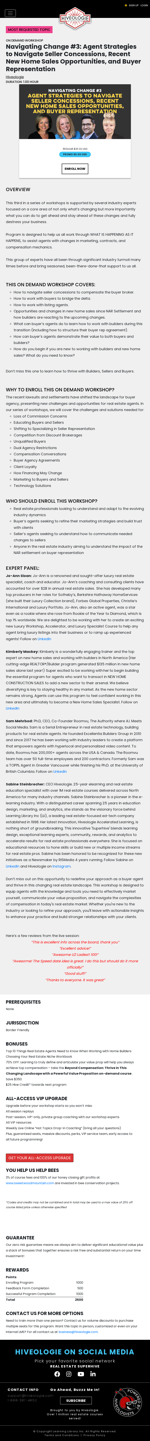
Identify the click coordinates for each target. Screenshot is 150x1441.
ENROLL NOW (75, 169)
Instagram (62, 866)
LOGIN (144, 5)
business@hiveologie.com (78, 1332)
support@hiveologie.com (31, 1395)
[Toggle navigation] (10, 13)
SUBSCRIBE (76, 1400)
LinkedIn (44, 638)
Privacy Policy (94, 1435)
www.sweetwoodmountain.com (30, 1183)
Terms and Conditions (62, 1435)
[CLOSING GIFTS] (126, 5)
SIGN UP (134, 5)
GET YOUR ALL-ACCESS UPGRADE (39, 1158)
